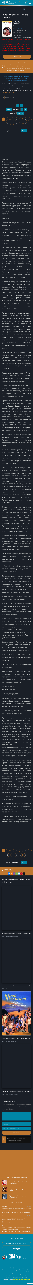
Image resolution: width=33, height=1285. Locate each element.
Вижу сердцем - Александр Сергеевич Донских (17, 1222)
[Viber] (14, 873)
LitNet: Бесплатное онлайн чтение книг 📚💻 (13, 9)
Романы (29, 9)
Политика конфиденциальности (16, 1244)
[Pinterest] (21, 873)
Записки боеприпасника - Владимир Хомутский (17, 1212)
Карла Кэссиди (22, 26)
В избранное (7, 869)
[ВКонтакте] (9, 873)
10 (16, 124)
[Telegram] (19, 873)
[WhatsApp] (16, 873)
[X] (24, 873)
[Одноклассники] (12, 873)
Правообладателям (16, 1238)
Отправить (16, 1133)
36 (25, 124)
